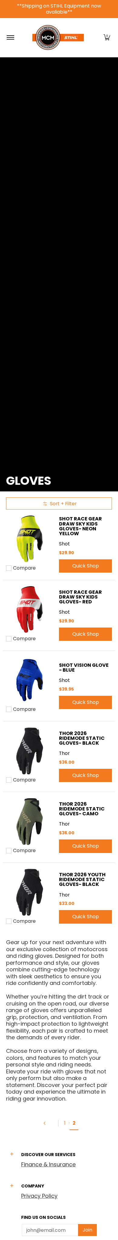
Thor (64, 753)
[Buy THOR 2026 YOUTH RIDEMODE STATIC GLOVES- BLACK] (29, 892)
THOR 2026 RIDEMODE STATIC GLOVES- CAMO (82, 809)
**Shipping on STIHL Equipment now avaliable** (59, 8)
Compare (24, 568)
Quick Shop (85, 565)
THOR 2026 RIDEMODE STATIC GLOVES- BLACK (82, 738)
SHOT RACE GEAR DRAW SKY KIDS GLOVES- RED (80, 597)
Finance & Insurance (48, 1164)
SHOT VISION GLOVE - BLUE (84, 667)
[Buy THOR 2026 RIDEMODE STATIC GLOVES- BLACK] (29, 750)
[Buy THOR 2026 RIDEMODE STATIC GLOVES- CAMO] (29, 821)
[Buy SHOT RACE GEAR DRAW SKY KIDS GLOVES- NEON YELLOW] (29, 539)
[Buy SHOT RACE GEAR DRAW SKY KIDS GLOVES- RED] (29, 609)
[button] (107, 37)
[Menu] (10, 37)
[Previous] (47, 1123)
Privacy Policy (39, 1196)
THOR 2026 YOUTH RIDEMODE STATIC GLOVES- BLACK (82, 879)
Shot (64, 543)
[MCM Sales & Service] (58, 37)
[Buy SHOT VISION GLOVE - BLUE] (29, 680)
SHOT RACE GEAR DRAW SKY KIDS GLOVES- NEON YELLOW (80, 526)
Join (87, 1229)
